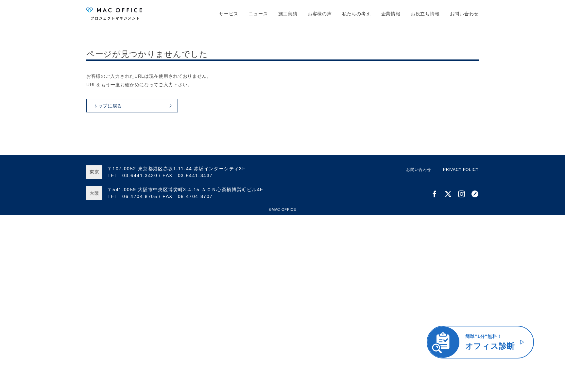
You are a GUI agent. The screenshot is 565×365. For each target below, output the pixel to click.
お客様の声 (320, 13)
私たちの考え (356, 13)
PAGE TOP (548, 359)
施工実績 (288, 13)
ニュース (258, 13)
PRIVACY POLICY (461, 169)
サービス (228, 13)
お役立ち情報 (425, 13)
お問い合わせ (464, 13)
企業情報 (391, 13)
